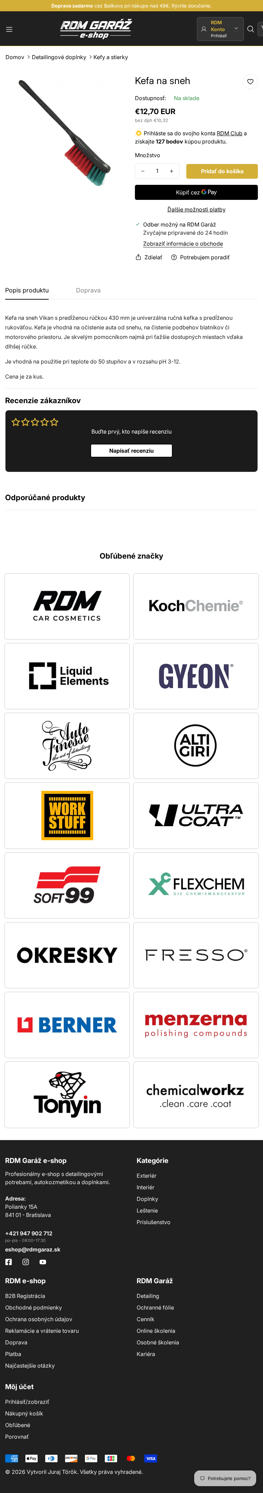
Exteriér (146, 1175)
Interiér (145, 1187)
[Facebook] (8, 1262)
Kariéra (146, 1354)
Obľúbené (17, 1425)
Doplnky (147, 1198)
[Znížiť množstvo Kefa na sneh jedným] (142, 171)
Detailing (148, 1295)
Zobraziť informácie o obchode (183, 243)
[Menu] (9, 29)
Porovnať (17, 1436)
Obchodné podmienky (33, 1307)
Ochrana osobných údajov (38, 1319)
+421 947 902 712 (28, 1233)
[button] (251, 29)
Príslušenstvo (154, 1222)
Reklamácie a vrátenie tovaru (42, 1330)
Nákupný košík (24, 1413)
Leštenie (147, 1210)
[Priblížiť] (113, 84)
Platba (13, 1354)
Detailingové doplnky (59, 57)
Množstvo (147, 155)
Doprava (16, 1342)
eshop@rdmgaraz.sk (32, 1249)
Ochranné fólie (155, 1307)
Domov (14, 57)
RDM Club (229, 133)
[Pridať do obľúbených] (250, 81)
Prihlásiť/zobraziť (27, 1401)
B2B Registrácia (25, 1295)
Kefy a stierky (110, 57)
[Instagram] (25, 1262)
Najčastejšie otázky (30, 1365)
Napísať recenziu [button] (131, 450)
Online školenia (156, 1330)
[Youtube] (42, 1262)
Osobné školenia (158, 1342)
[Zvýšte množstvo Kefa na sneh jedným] (171, 171)
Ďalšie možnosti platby (196, 209)
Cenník (145, 1319)
